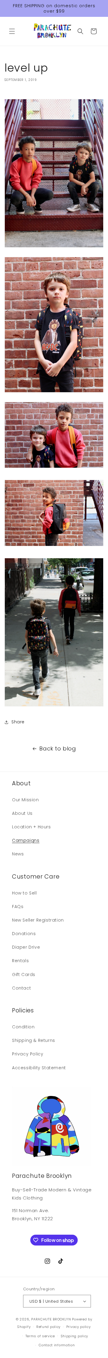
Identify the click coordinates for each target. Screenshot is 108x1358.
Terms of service (40, 1336)
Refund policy (48, 1326)
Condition (23, 1027)
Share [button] (18, 722)
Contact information (57, 1345)
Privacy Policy (27, 1054)
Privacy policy (78, 1326)
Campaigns (25, 840)
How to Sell (24, 893)
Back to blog (57, 748)
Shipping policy (74, 1336)
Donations (24, 934)
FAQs (17, 907)
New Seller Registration (38, 920)
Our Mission (25, 800)
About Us (22, 813)
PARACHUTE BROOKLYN (51, 1319)
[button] (12, 31)
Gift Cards (23, 975)
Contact (21, 988)
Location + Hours (31, 827)
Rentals (20, 961)
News (18, 854)
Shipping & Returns (33, 1040)
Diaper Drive (26, 947)
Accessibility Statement (39, 1068)
